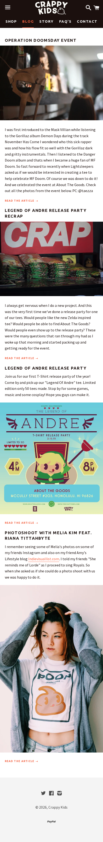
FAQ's (65, 21)
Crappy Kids (58, 807)
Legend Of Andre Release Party (45, 368)
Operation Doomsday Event (41, 40)
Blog (28, 21)
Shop (11, 21)
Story (46, 21)
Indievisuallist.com (43, 558)
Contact (87, 21)
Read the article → (21, 200)
